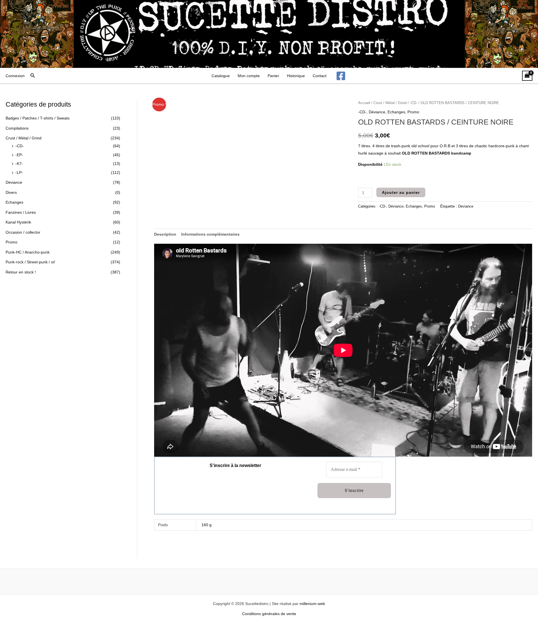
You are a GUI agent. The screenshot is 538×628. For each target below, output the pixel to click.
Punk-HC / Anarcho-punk (28, 252)
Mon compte (249, 75)
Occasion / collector (23, 232)
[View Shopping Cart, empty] (527, 76)
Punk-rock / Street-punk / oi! (30, 262)
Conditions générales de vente (269, 613)
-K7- (19, 163)
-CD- (19, 146)
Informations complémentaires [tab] (210, 234)
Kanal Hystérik (18, 222)
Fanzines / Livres (21, 212)
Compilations (17, 128)
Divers (11, 192)
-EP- (19, 155)
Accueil (364, 103)
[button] (32, 75)
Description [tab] (165, 234)
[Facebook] (341, 76)
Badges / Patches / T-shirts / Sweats (37, 118)
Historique (296, 75)
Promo (11, 242)
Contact (319, 75)
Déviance (14, 182)
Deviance (465, 206)
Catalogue (221, 75)
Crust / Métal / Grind (23, 138)
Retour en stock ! (21, 272)
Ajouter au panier (401, 192)
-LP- (19, 172)
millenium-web (312, 603)
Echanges (14, 202)
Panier (273, 75)
